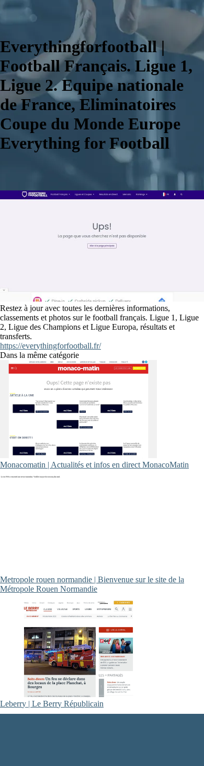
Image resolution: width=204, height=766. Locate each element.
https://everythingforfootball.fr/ (50, 345)
